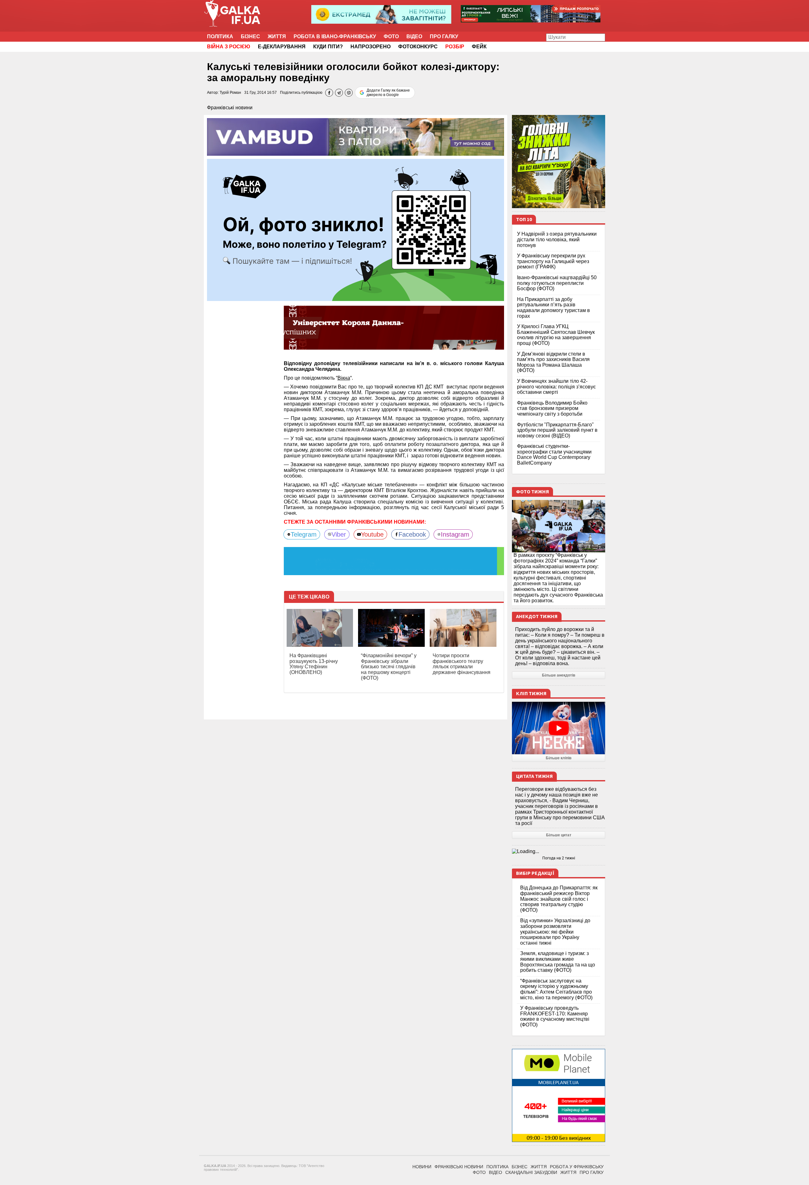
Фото (391, 36)
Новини (421, 1166)
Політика (220, 36)
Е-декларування (282, 46)
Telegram (304, 534)
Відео (414, 36)
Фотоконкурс (418, 46)
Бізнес (250, 36)
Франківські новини (229, 107)
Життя (277, 36)
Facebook (412, 534)
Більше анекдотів (558, 675)
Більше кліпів (558, 758)
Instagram (455, 534)
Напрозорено (370, 46)
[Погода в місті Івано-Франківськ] (558, 851)
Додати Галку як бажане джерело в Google (388, 92)
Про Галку (444, 36)
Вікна (344, 378)
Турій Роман (230, 92)
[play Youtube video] (558, 728)
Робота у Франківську (577, 1166)
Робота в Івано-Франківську (335, 36)
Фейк (479, 46)
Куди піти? (328, 46)
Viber (339, 534)
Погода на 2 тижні (558, 858)
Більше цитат (558, 835)
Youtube (372, 534)
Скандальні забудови (531, 1172)
